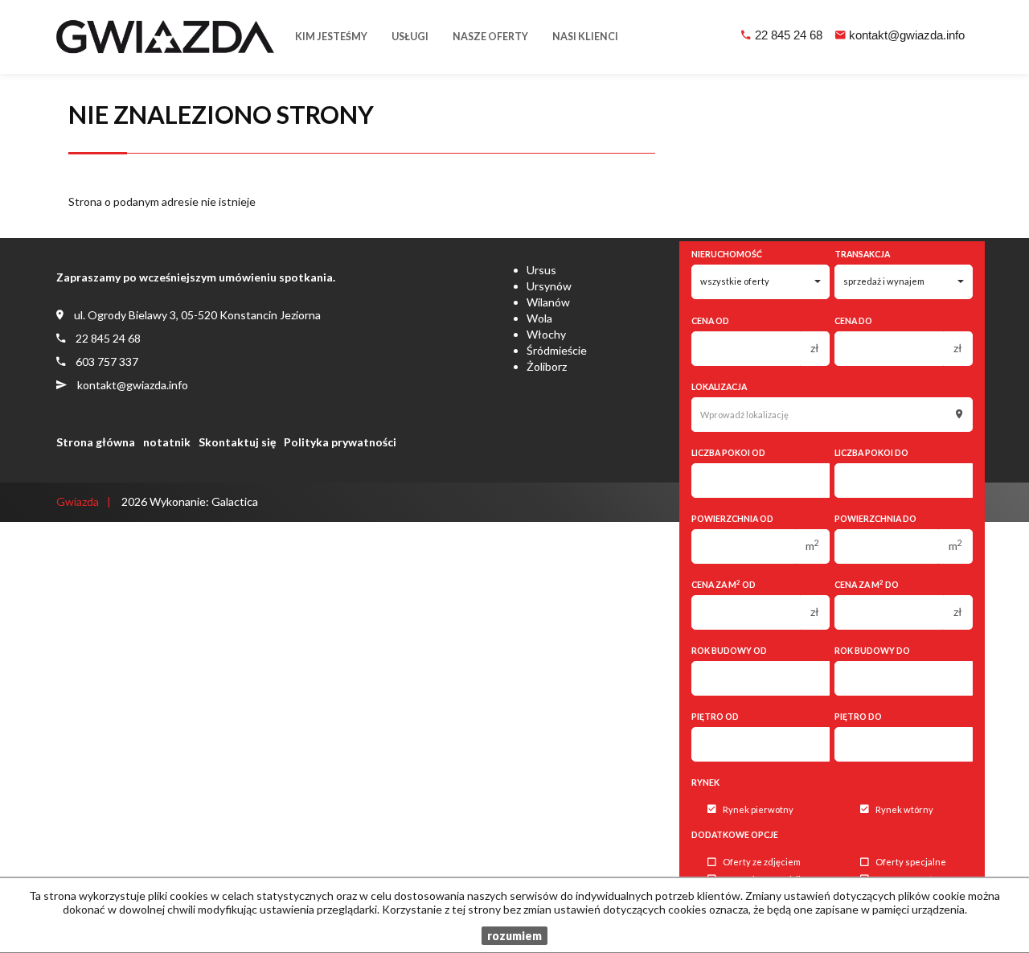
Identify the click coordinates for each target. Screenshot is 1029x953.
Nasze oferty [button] (490, 37)
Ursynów (549, 286)
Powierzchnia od (732, 519)
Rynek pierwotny (758, 809)
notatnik (167, 442)
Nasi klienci (585, 37)
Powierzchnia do (875, 519)
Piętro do (858, 716)
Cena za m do (866, 584)
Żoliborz (547, 366)
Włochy (546, 334)
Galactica (234, 501)
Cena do (853, 321)
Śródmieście (557, 350)
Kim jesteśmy (331, 37)
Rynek (705, 782)
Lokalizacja (719, 387)
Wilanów (548, 302)
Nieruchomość (726, 254)
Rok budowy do (872, 650)
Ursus (541, 270)
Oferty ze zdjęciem (762, 862)
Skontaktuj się (237, 442)
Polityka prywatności (340, 442)
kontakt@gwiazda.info (907, 35)
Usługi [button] (410, 37)
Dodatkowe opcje (734, 835)
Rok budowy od (729, 650)
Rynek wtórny (904, 809)
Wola (539, 318)
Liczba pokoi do (871, 453)
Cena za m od (723, 584)
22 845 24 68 (788, 35)
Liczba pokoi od (728, 453)
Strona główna (95, 442)
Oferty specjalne (910, 862)
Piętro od (715, 716)
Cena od (710, 321)
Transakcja (862, 254)
